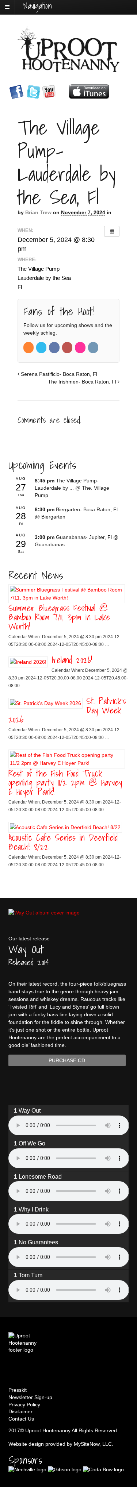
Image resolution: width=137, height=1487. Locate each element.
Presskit (17, 1390)
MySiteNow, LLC (93, 1444)
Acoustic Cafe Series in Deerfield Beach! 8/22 (63, 842)
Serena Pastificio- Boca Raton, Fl (58, 374)
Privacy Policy (24, 1404)
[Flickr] (80, 348)
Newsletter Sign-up (30, 1397)
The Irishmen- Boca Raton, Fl (83, 382)
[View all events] (111, 231)
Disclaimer (20, 1411)
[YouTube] (67, 348)
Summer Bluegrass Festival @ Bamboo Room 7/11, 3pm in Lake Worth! (59, 617)
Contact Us (21, 1419)
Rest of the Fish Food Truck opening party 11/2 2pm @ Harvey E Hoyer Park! (65, 782)
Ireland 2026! (72, 660)
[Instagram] (93, 348)
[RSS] (29, 348)
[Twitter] (41, 348)
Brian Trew (38, 212)
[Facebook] (54, 348)
